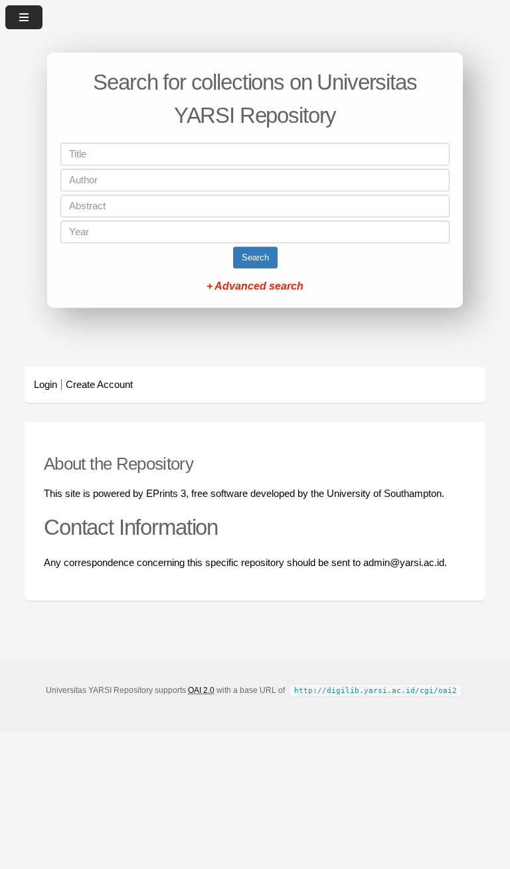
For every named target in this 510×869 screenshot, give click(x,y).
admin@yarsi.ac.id (403, 562)
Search (255, 257)
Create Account (99, 384)
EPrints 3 (166, 493)
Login (45, 384)
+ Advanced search (255, 286)
